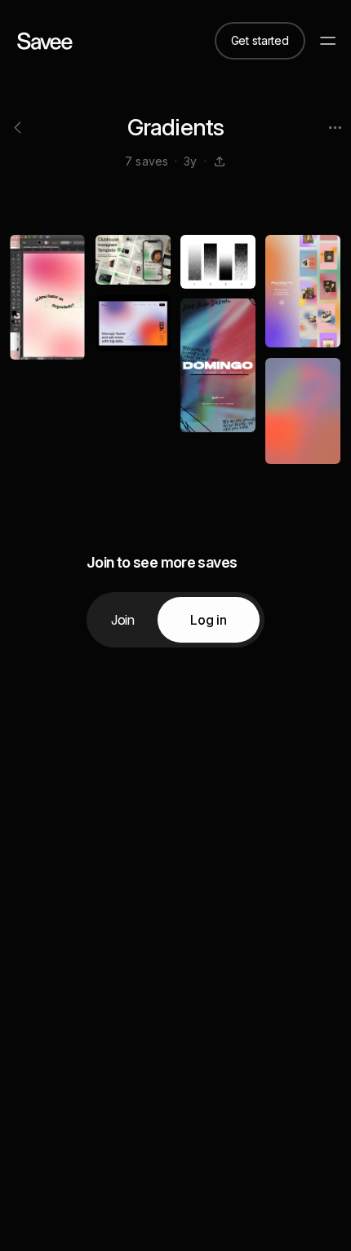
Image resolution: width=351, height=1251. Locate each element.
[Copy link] (219, 161)
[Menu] (328, 41)
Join (123, 620)
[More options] (335, 127)
